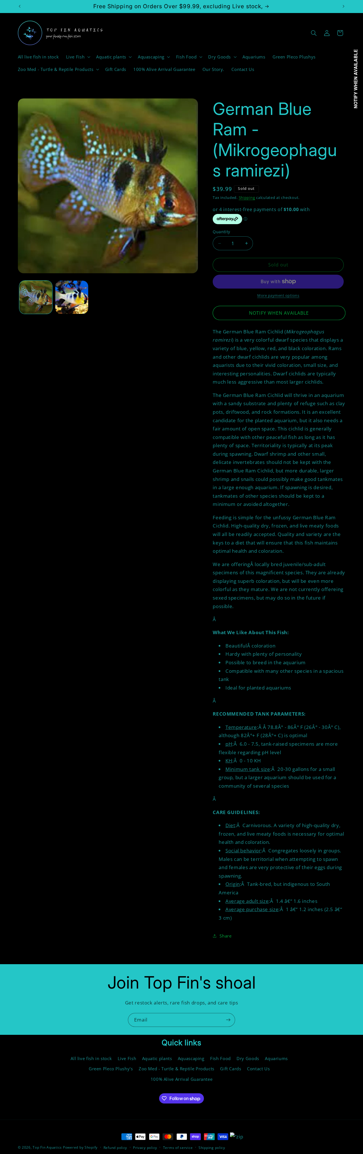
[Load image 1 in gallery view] (35, 297)
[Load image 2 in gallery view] (71, 297)
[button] (77, 57)
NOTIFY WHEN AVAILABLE (279, 313)
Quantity (221, 231)
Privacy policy (145, 1147)
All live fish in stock (91, 1058)
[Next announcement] (343, 6)
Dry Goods (248, 1058)
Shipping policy (212, 1147)
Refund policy (115, 1147)
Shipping (247, 197)
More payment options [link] (278, 295)
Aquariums (276, 1058)
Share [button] (225, 936)
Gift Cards (230, 1068)
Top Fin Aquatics (47, 1147)
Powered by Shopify (80, 1147)
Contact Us (258, 1068)
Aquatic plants (157, 1058)
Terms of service (178, 1147)
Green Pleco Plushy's (111, 1068)
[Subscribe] (228, 1020)
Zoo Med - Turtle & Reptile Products (176, 1068)
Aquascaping (191, 1058)
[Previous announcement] (19, 6)
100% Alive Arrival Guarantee (182, 1079)
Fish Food (220, 1058)
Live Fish (127, 1058)
